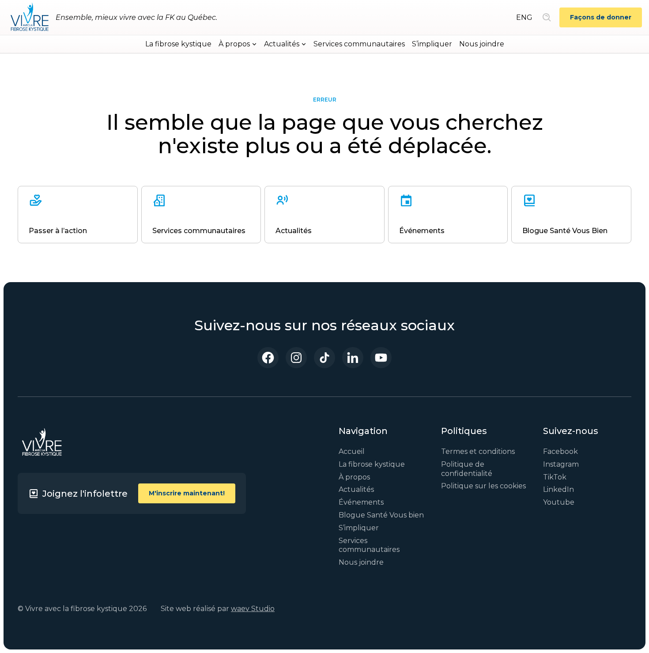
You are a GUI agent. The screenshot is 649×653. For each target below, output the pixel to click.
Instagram (561, 464)
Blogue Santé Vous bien (381, 515)
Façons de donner (600, 17)
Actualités (356, 489)
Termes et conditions (478, 451)
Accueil (352, 451)
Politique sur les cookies (483, 486)
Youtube (558, 502)
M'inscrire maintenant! (187, 493)
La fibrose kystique (178, 44)
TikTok (554, 477)
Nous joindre (481, 44)
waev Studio (253, 608)
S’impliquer (432, 44)
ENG (524, 17)
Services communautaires (359, 44)
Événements (361, 502)
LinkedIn (558, 489)
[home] (30, 18)
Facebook (560, 451)
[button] (237, 44)
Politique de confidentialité (466, 469)
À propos (354, 477)
